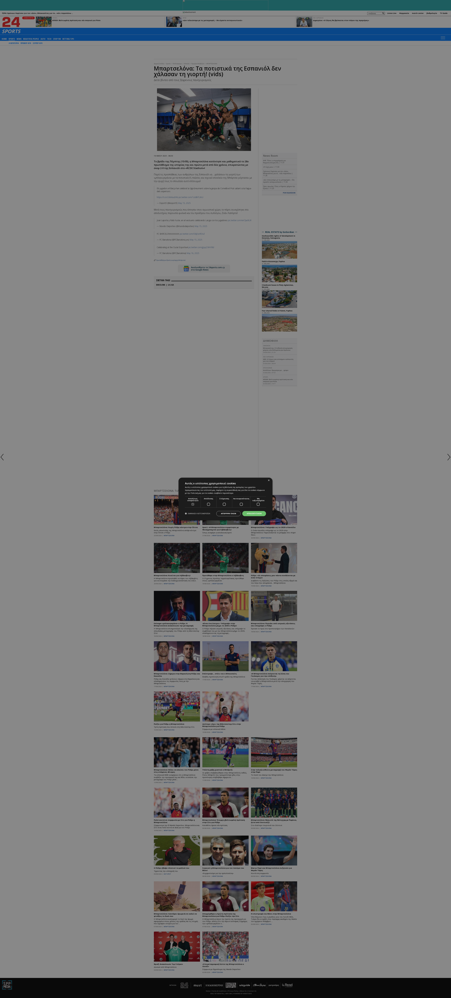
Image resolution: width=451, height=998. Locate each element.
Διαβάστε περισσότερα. (223, 493)
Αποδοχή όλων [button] (254, 513)
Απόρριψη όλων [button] (228, 513)
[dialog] (225, 499)
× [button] (269, 480)
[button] (197, 513)
